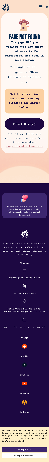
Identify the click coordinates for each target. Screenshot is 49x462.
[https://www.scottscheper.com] (6, 7)
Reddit (24, 356)
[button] (41, 7)
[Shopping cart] (46, 7)
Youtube (24, 393)
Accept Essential (24, 456)
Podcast (24, 412)
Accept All (24, 450)
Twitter (24, 375)
